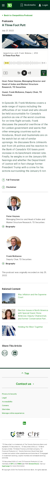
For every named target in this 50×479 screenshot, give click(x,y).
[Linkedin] (15, 356)
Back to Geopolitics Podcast (18, 15)
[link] (10, 179)
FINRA (19, 464)
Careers (5, 405)
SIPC (12, 464)
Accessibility (7, 401)
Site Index (6, 409)
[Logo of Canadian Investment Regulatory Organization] (17, 434)
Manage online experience (13, 413)
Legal (4, 398)
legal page (6, 466)
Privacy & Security (9, 394)
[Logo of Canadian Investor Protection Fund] (33, 434)
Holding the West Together (30, 327)
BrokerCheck (34, 464)
